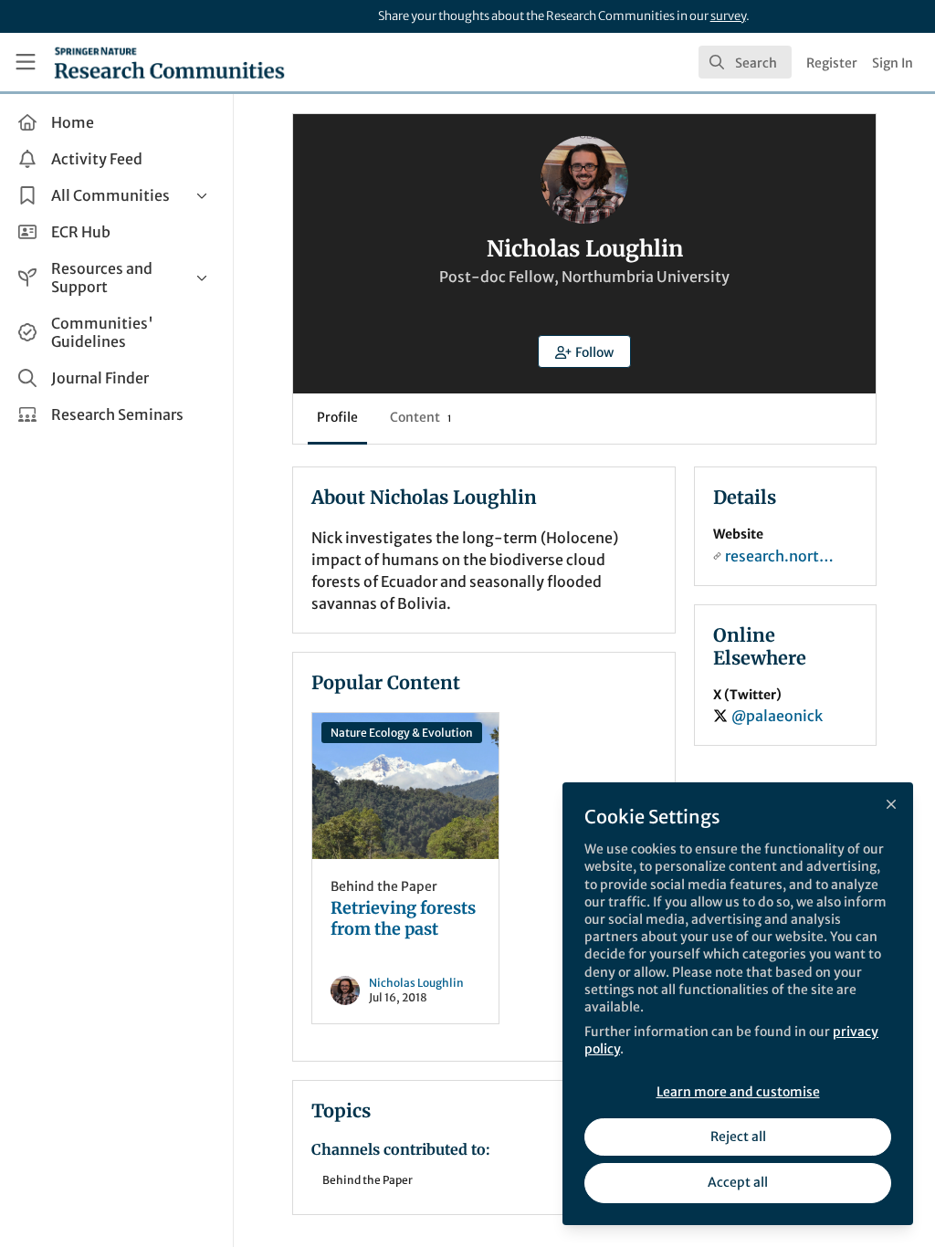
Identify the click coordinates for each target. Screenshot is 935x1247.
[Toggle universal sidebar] (25, 62)
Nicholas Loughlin (416, 983)
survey (728, 16)
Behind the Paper (384, 886)
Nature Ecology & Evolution (402, 732)
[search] (745, 62)
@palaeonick (777, 716)
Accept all (738, 1182)
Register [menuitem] (831, 63)
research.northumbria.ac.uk (780, 556)
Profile (337, 417)
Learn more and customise (738, 1092)
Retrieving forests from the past (405, 786)
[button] (584, 351)
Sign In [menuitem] (892, 63)
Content (420, 417)
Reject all (738, 1136)
